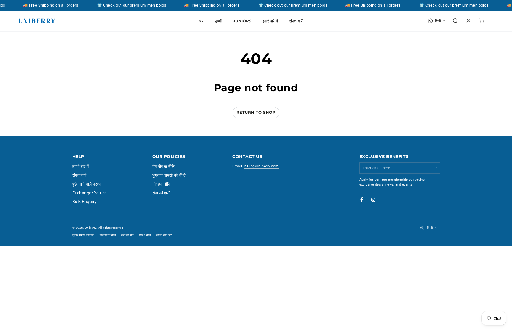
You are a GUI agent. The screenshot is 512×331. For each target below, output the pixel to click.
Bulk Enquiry (84, 201)
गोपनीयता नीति (163, 166)
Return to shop (256, 112)
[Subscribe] (437, 167)
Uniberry (90, 227)
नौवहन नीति (161, 184)
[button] (455, 20)
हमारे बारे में (80, 166)
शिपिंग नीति (145, 235)
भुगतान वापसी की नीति (169, 175)
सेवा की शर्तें (161, 193)
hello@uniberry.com (261, 166)
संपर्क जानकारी (164, 235)
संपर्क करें (79, 175)
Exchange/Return (89, 193)
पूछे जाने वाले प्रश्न (87, 184)
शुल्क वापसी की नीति (83, 235)
